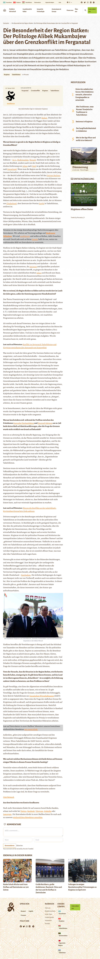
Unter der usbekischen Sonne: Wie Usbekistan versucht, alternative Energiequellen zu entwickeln (84, 94)
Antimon (33, 266)
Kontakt (47, 923)
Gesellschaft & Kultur (27, 10)
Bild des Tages (76, 149)
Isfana (24, 166)
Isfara (39, 272)
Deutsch (23, 911)
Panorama (70, 10)
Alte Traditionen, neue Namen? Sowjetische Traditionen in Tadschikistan (84, 111)
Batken (44, 117)
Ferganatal (25, 90)
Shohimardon (22, 160)
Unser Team (48, 914)
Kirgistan (7, 74)
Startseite (6, 23)
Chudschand (11, 203)
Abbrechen (19, 845)
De (69, 2)
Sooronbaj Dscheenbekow (23, 423)
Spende (35, 239)
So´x (14, 160)
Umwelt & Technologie (40, 10)
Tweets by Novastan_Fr (78, 217)
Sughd (41, 203)
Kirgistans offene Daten (82, 209)
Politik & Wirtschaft (12, 10)
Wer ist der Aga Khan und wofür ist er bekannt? (86, 139)
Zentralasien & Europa (56, 10)
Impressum (48, 920)
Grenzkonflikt (35, 90)
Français (23, 915)
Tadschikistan (16, 74)
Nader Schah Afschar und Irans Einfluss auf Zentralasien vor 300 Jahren (16, 887)
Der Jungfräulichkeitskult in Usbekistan (86, 129)
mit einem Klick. (31, 729)
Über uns (76, 10)
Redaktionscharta (50, 911)
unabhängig (25, 236)
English (31, 911)
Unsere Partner (49, 917)
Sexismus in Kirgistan (84, 122)
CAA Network (30, 65)
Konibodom (26, 575)
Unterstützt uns (92, 10)
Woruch (32, 160)
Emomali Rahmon (45, 423)
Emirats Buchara (53, 175)
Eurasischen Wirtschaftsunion (41, 696)
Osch (34, 166)
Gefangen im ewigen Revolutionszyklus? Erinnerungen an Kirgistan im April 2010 (82, 887)
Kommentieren (9, 845)
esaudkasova (11, 103)
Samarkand (12, 169)
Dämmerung (80, 167)
